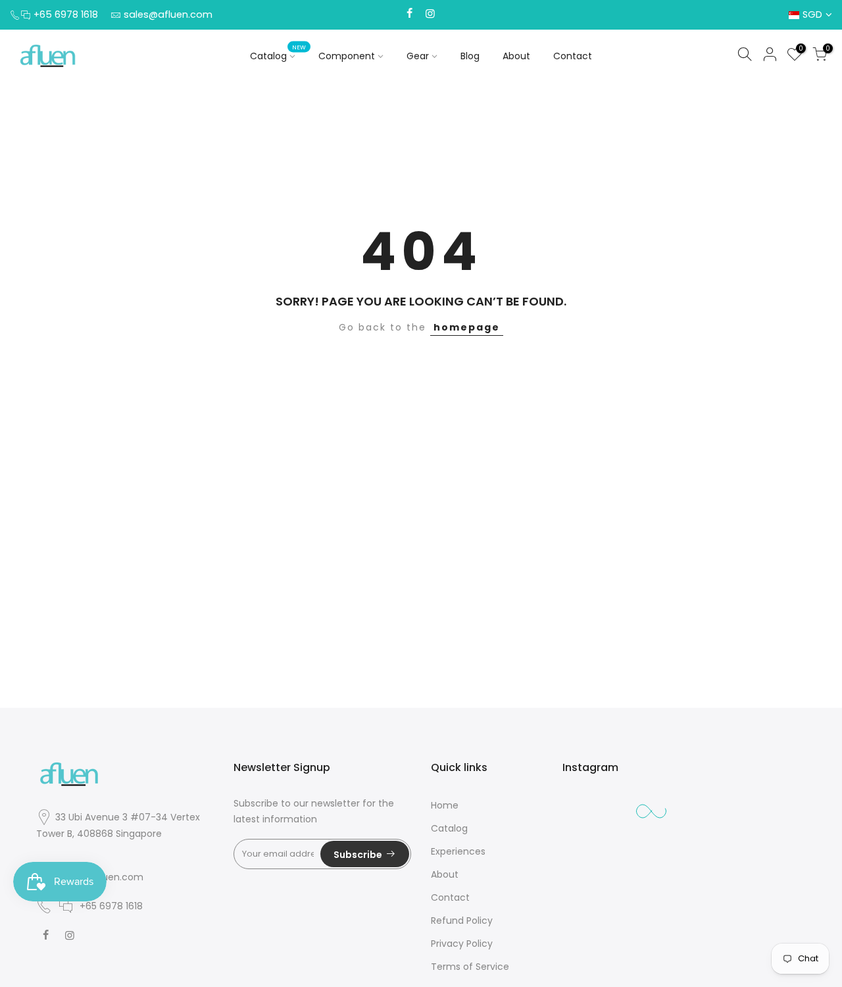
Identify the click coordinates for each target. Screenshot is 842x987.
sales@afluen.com (168, 14)
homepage (466, 327)
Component (346, 56)
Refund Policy (462, 920)
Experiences (458, 851)
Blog (470, 56)
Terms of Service (470, 966)
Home (444, 805)
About (516, 56)
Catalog (278, 53)
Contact (572, 56)
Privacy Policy (462, 943)
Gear (418, 56)
